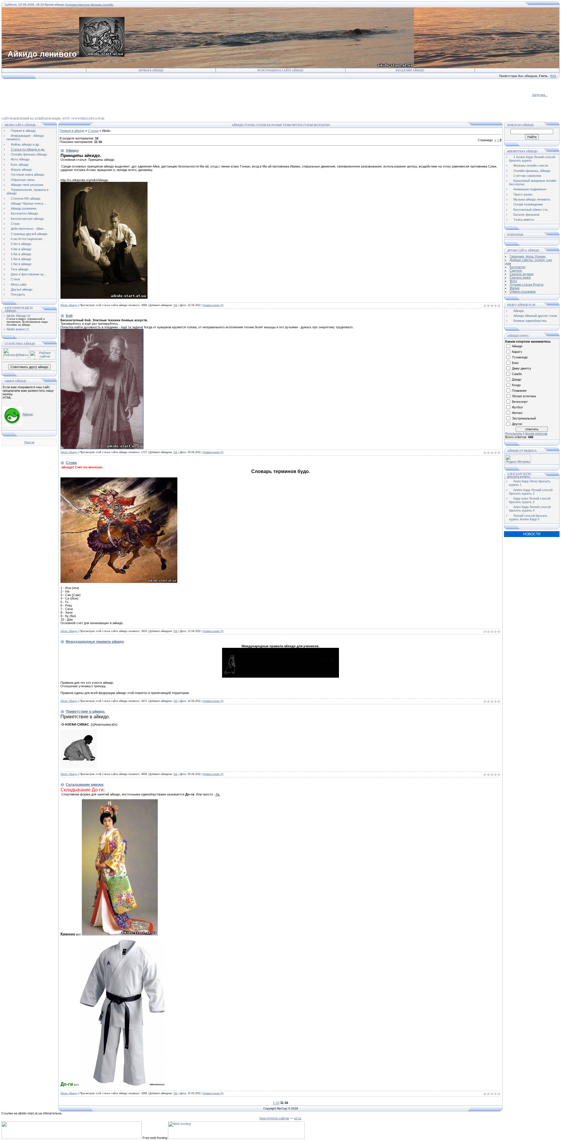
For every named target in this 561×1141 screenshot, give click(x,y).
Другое (517, 424)
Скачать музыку (522, 274)
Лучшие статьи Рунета (526, 284)
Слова (71, 463)
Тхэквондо (520, 357)
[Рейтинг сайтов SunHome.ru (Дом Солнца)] (43, 358)
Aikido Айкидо (16, 315)
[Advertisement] (108, 92)
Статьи (93, 130)
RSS (553, 75)
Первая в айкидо (151, 70)
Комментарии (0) (213, 305)
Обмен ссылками (523, 291)
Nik (176, 305)
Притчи (29, 442)
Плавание (519, 390)
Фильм (515, 288)
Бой (69, 316)
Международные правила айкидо (95, 642)
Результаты (513, 433)
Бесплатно (517, 267)
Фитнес (517, 413)
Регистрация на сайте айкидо (280, 70)
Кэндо (516, 385)
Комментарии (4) (213, 774)
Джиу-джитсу (521, 368)
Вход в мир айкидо (410, 70)
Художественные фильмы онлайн (89, 4)
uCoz (298, 1118)
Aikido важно (15, 329)
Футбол (517, 407)
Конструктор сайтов (274, 1118)
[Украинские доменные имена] (71, 1138)
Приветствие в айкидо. (85, 712)
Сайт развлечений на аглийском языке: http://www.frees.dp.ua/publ (53, 118)
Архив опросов (536, 433)
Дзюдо (516, 379)
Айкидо (27, 414)
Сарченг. (516, 270)
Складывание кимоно (84, 785)
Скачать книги (520, 277)
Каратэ (517, 351)
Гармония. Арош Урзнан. (528, 256)
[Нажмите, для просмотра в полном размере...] (118, 582)
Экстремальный (524, 418)
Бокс (515, 363)
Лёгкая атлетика (524, 396)
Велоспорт (520, 401)
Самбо (517, 374)
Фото (513, 281)
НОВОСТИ (532, 534)
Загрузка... (540, 94)
